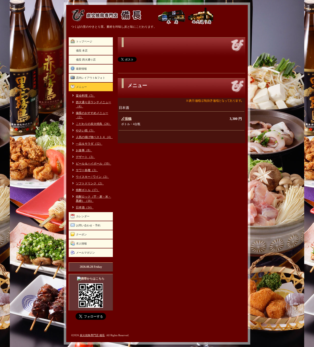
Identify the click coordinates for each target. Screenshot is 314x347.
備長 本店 (82, 50)
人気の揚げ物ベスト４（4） (94, 137)
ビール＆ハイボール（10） (93, 163)
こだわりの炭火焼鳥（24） (93, 124)
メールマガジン (85, 252)
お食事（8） (84, 150)
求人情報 (81, 243)
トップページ (84, 41)
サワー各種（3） (87, 170)
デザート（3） (85, 157)
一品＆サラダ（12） (89, 143)
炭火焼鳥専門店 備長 (92, 335)
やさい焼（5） (85, 130)
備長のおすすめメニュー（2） (92, 115)
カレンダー (83, 216)
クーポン (81, 234)
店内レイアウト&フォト (90, 77)
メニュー (81, 86)
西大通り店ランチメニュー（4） (93, 104)
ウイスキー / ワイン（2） (92, 177)
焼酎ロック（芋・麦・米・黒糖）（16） (93, 199)
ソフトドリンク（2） (90, 183)
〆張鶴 (126, 119)
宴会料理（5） (85, 95)
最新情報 (81, 68)
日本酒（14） (84, 207)
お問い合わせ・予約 (88, 225)
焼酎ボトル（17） (87, 190)
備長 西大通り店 (86, 59)
